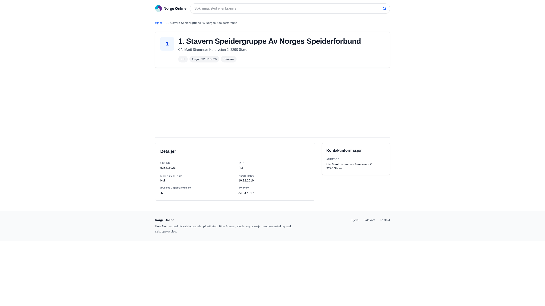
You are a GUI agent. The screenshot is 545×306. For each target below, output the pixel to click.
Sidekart (369, 220)
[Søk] (384, 8)
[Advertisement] (272, 102)
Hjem (158, 22)
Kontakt (385, 220)
